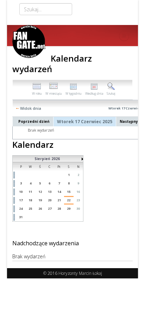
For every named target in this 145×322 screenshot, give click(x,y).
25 (30, 208)
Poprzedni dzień (34, 121)
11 (30, 191)
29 (68, 208)
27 (49, 208)
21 (59, 200)
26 (40, 208)
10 (21, 191)
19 (40, 200)
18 (30, 200)
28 (59, 208)
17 (21, 200)
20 (49, 200)
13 (49, 191)
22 (68, 200)
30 (78, 208)
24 (21, 208)
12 (40, 191)
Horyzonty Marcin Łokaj (80, 273)
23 (78, 200)
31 (21, 217)
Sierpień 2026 (47, 158)
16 (78, 191)
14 (59, 191)
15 (68, 191)
